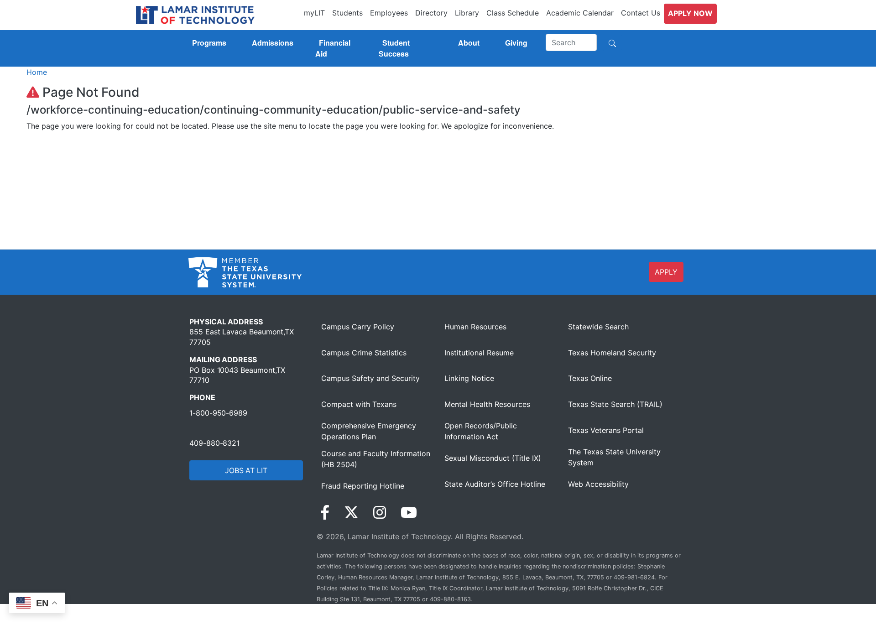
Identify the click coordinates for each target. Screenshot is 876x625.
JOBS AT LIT (246, 470)
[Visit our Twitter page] (351, 512)
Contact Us (640, 12)
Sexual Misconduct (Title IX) (492, 458)
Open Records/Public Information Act (480, 431)
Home (36, 72)
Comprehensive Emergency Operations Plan (368, 431)
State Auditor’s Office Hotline (494, 484)
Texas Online (590, 378)
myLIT (314, 12)
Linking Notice (469, 378)
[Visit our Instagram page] (379, 512)
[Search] (612, 42)
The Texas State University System (614, 457)
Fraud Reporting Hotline (362, 485)
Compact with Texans (358, 404)
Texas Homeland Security (612, 352)
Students (347, 12)
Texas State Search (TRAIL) (615, 404)
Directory (431, 12)
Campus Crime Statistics (364, 352)
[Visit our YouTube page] (409, 512)
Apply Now (690, 13)
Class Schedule (512, 12)
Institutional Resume (479, 352)
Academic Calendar (580, 12)
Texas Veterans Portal (606, 430)
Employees (389, 12)
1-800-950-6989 (218, 412)
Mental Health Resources (487, 404)
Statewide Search (598, 326)
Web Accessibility (598, 484)
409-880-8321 (214, 443)
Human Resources (475, 326)
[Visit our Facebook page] (324, 512)
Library (467, 12)
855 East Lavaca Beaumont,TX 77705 (241, 336)
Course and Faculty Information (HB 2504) (375, 459)
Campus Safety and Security (370, 378)
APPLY (666, 271)
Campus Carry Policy (357, 326)
